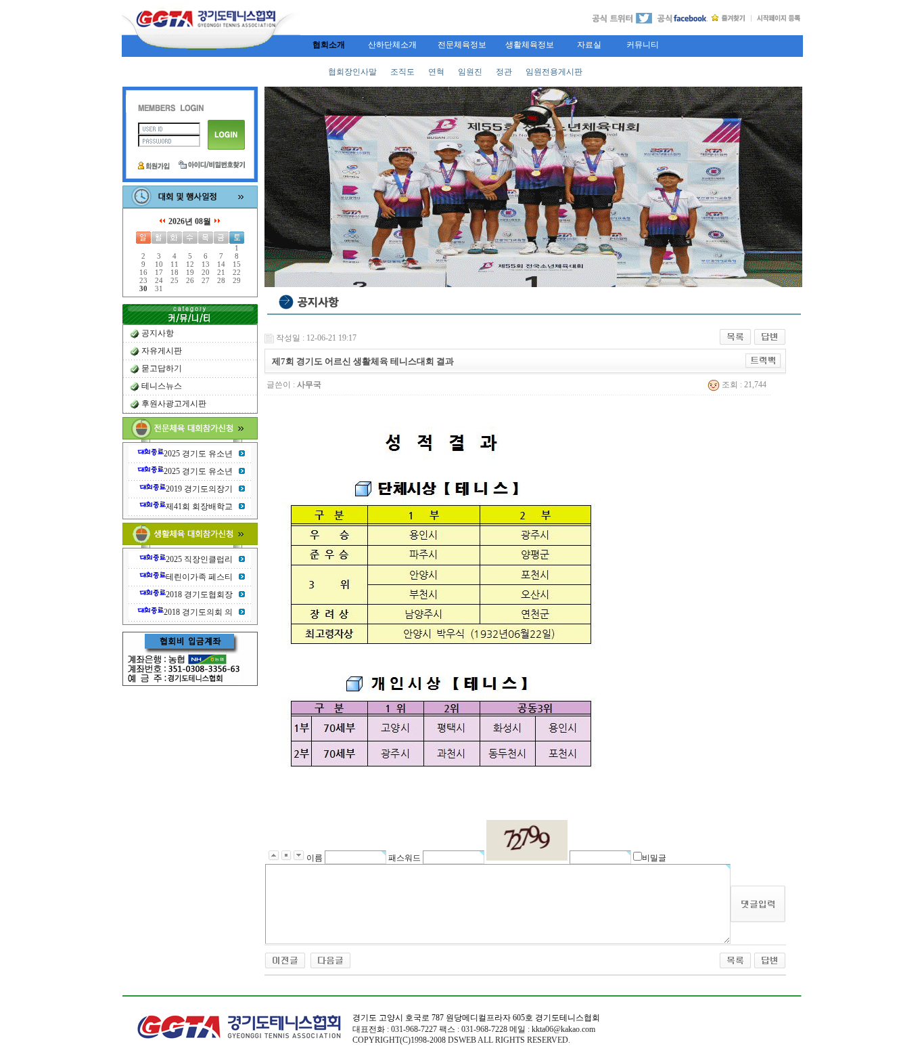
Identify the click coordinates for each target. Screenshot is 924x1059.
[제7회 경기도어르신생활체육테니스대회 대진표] (330, 959)
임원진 (470, 72)
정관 (504, 72)
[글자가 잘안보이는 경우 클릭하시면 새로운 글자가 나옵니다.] (527, 840)
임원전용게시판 (554, 72)
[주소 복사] (763, 360)
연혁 (436, 72)
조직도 (402, 72)
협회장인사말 (352, 72)
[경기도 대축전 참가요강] (285, 959)
